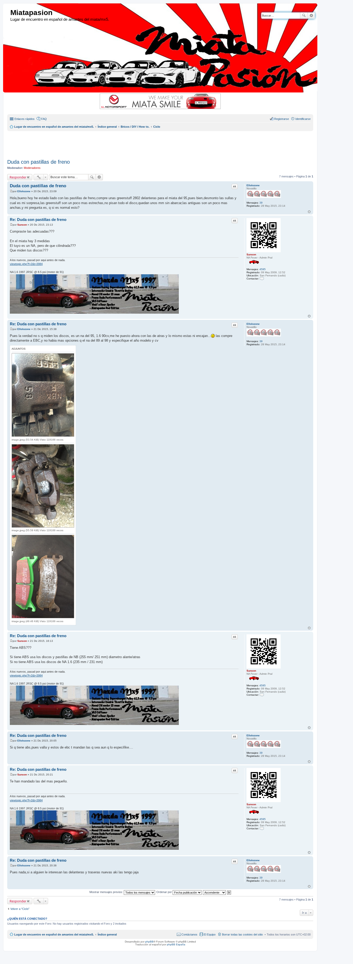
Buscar (304, 15)
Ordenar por (164, 892)
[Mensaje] (11, 191)
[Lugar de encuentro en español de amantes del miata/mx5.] (7, 13)
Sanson (251, 254)
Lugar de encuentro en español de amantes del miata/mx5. (54, 934)
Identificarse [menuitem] (303, 118)
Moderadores (32, 167)
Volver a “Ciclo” (19, 908)
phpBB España (176, 944)
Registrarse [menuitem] (281, 118)
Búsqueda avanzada (311, 15)
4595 (262, 269)
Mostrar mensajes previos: (106, 892)
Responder (18, 177)
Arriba (309, 211)
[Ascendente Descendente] (214, 892)
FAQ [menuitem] (44, 118)
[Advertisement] (132, 142)
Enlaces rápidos (24, 118)
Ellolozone (253, 185)
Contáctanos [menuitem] (189, 934)
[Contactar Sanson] (262, 278)
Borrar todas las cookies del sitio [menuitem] (242, 934)
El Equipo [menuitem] (210, 934)
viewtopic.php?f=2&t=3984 (26, 263)
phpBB (149, 941)
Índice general (107, 934)
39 (261, 202)
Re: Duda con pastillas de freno (38, 219)
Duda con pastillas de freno (38, 162)
